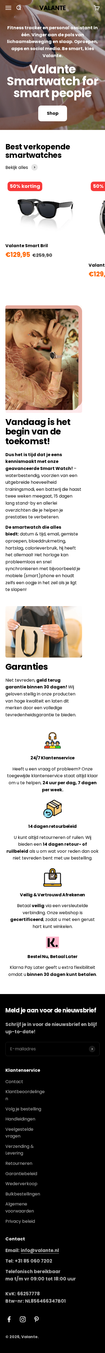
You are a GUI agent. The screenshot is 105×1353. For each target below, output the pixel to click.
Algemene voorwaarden (19, 1207)
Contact (14, 1082)
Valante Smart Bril (26, 246)
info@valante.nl (40, 1250)
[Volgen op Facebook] (9, 1319)
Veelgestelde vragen (19, 1132)
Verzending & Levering (19, 1149)
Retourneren (18, 1163)
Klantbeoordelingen (25, 1095)
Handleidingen (20, 1119)
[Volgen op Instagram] (22, 1319)
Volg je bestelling (23, 1109)
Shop (52, 113)
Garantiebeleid (21, 1174)
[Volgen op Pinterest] (36, 1319)
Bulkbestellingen (22, 1194)
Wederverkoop (21, 1184)
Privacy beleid (20, 1221)
